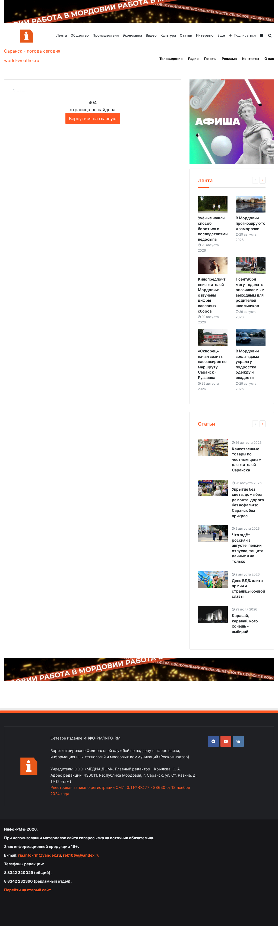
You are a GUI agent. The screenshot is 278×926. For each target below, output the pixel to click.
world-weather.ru (21, 60)
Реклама (229, 59)
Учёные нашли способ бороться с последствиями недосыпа (213, 228)
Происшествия (106, 35)
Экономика (132, 35)
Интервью (205, 35)
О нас (269, 59)
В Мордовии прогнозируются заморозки (250, 223)
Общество (80, 35)
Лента (61, 35)
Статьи (186, 35)
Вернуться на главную (92, 118)
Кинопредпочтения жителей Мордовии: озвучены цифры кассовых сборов (212, 295)
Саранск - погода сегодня (32, 51)
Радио (193, 59)
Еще (221, 35)
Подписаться (245, 35)
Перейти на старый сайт (27, 890)
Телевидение (171, 59)
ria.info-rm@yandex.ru (39, 855)
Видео (151, 35)
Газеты (210, 59)
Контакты (250, 59)
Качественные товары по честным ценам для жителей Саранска (246, 459)
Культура (168, 35)
